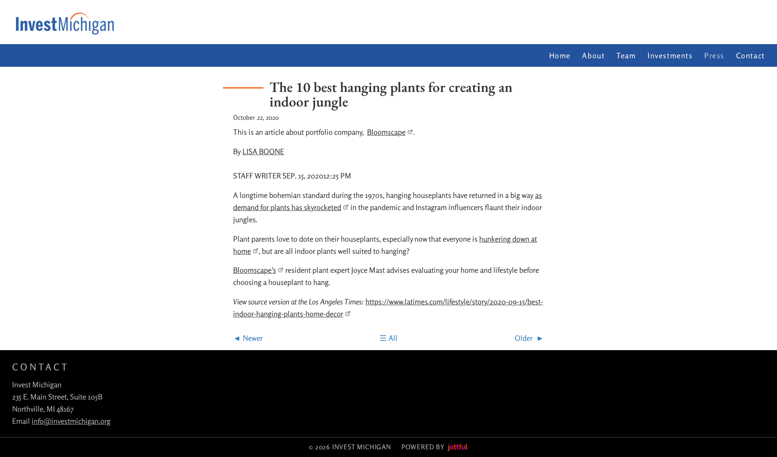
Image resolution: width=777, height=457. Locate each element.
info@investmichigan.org (71, 421)
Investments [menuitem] (670, 55)
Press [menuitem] (714, 55)
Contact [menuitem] (750, 55)
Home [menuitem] (560, 55)
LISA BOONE (263, 151)
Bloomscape (386, 132)
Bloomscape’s (254, 270)
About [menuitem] (593, 55)
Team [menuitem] (626, 55)
